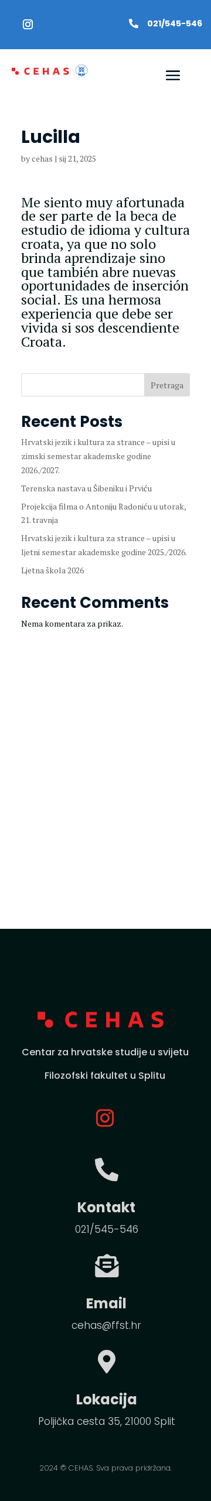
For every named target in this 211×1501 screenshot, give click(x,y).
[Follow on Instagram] (28, 25)
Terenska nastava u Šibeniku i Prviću (86, 488)
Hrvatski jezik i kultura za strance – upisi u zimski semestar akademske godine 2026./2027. (98, 456)
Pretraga (167, 385)
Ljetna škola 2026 (52, 570)
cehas (42, 158)
